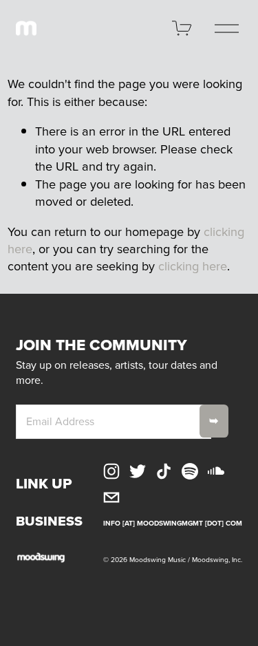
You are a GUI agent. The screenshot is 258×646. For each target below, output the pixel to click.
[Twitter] (137, 471)
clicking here (192, 265)
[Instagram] (111, 471)
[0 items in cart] (182, 28)
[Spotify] (190, 471)
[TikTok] (163, 471)
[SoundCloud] (216, 471)
